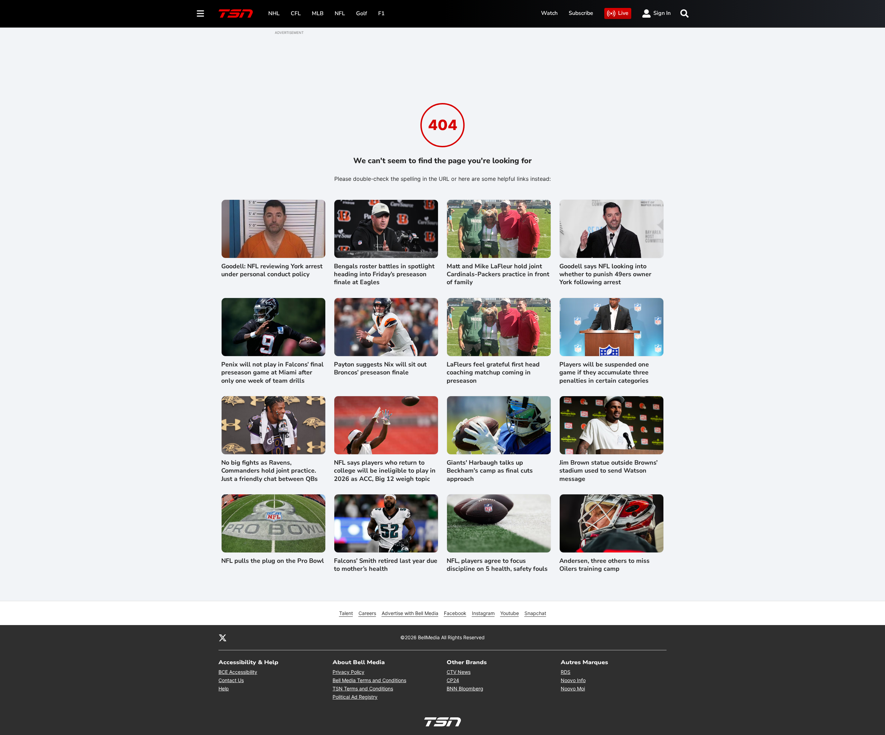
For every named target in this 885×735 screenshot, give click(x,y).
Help (223, 688)
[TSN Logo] (235, 13)
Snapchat (535, 613)
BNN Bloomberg (465, 688)
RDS (565, 672)
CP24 (453, 680)
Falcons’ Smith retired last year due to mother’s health (385, 565)
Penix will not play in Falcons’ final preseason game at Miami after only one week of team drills (272, 373)
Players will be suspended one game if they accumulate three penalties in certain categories (604, 373)
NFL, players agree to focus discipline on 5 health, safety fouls (497, 565)
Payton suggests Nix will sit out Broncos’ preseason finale (380, 368)
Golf (361, 13)
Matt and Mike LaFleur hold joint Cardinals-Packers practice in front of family (498, 274)
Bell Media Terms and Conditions (369, 680)
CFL (296, 13)
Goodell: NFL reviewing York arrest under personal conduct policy (272, 270)
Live (623, 13)
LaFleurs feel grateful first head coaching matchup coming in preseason (493, 373)
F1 (381, 13)
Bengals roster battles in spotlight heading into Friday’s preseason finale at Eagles (384, 274)
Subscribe (581, 13)
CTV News (459, 672)
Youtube (509, 613)
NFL (340, 13)
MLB (318, 13)
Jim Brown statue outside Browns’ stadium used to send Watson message (608, 471)
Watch (549, 13)
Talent (346, 613)
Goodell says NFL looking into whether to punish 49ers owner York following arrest (605, 274)
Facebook (455, 613)
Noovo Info (573, 680)
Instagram (483, 613)
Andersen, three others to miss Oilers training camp (604, 565)
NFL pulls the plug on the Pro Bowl (272, 561)
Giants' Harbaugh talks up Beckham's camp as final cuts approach (490, 471)
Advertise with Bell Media (410, 613)
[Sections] (200, 13)
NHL (274, 13)
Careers (367, 613)
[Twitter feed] (222, 637)
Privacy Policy (348, 672)
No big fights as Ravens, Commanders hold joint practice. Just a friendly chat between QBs (269, 471)
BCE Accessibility (237, 672)
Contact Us (231, 680)
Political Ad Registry (355, 697)
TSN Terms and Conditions (363, 688)
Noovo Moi (573, 688)
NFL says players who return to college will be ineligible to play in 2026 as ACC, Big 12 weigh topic (385, 471)
